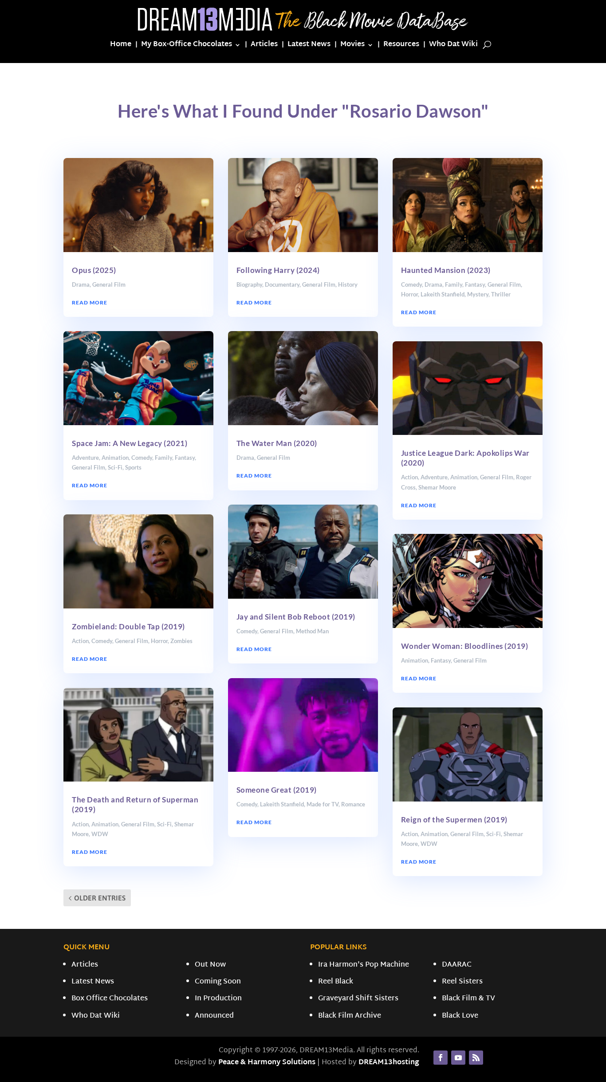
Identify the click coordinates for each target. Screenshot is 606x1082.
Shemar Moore (437, 487)
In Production (218, 998)
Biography (249, 284)
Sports (133, 467)
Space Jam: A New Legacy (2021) (129, 443)
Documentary (282, 284)
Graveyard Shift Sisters (358, 998)
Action (80, 640)
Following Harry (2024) (278, 270)
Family (163, 457)
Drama (81, 284)
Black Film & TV (468, 998)
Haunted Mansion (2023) (446, 270)
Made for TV (322, 804)
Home (120, 46)
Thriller (501, 294)
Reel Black (335, 981)
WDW (99, 833)
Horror (159, 640)
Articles (264, 46)
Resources (401, 46)
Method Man (312, 631)
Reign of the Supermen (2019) (454, 819)
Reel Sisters (462, 981)
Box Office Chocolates (109, 998)
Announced (214, 1016)
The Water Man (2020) (276, 443)
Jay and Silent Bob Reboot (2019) (295, 616)
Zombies (181, 640)
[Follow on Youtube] (458, 1057)
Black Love (460, 1016)
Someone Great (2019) (276, 789)
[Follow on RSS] (476, 1057)
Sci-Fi (115, 467)
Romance (353, 804)
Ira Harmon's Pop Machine (363, 965)
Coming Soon (218, 981)
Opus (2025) (94, 270)
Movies (352, 46)
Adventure (85, 457)
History (348, 284)
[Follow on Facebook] (440, 1057)
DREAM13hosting (388, 1062)
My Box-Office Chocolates (186, 46)
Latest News (309, 46)
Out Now (210, 965)
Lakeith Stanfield (282, 804)
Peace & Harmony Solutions (266, 1062)
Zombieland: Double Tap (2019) (128, 626)
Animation (115, 457)
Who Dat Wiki (453, 46)
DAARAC (457, 965)
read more (89, 302)
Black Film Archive (349, 1016)
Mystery (477, 294)
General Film (109, 284)
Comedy (141, 457)
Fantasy (185, 457)
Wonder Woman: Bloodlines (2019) (464, 646)
